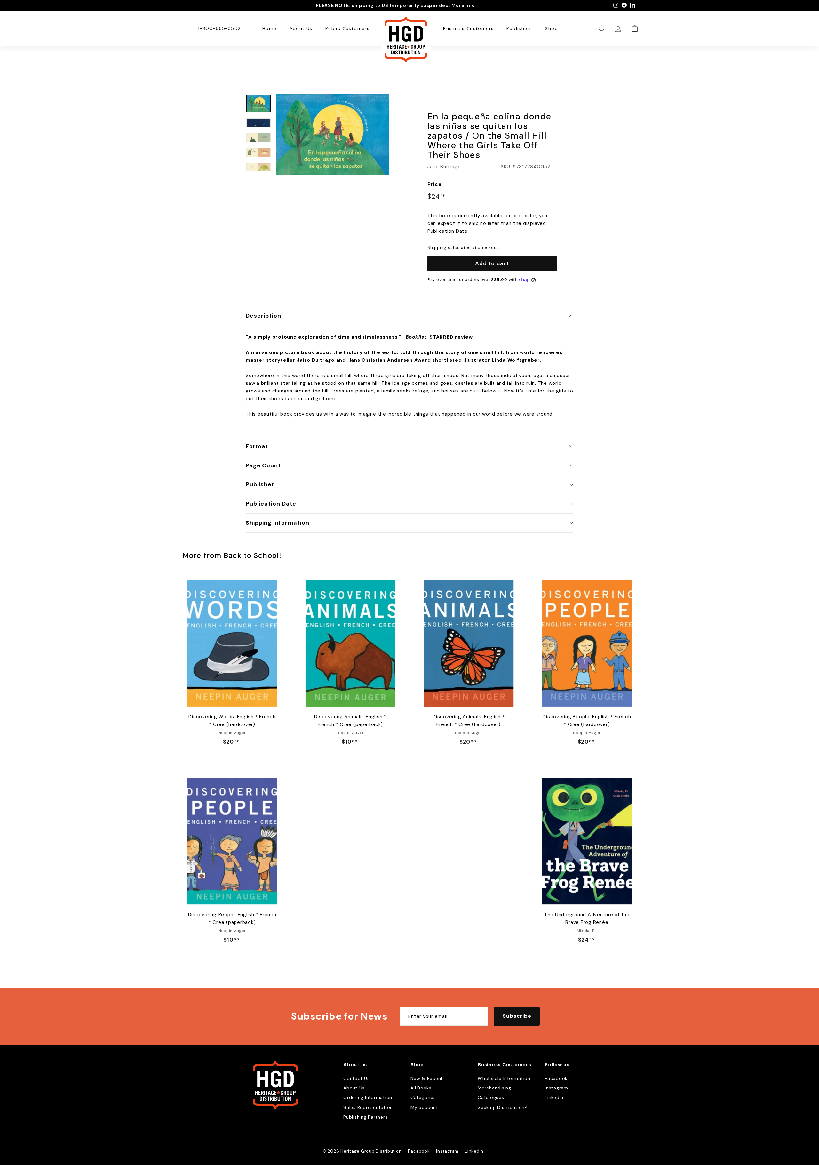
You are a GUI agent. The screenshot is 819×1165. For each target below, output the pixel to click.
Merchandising (494, 1088)
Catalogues (491, 1097)
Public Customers (347, 28)
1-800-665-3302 (219, 28)
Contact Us (356, 1078)
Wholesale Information (504, 1078)
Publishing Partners (365, 1117)
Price (434, 184)
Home (269, 28)
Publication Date (271, 503)
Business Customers (468, 28)
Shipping (437, 247)
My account (424, 1107)
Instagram (556, 1088)
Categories (423, 1097)
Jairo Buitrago (444, 167)
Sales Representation (368, 1107)
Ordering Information (367, 1097)
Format (257, 446)
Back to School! (252, 555)
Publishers (519, 28)
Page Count (263, 465)
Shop (551, 28)
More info (463, 5)
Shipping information (277, 523)
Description (263, 316)
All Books (421, 1088)
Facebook (556, 1078)
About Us (301, 28)
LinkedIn (554, 1097)
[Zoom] (332, 134)
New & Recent (426, 1078)
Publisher (260, 484)
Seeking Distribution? (503, 1107)
